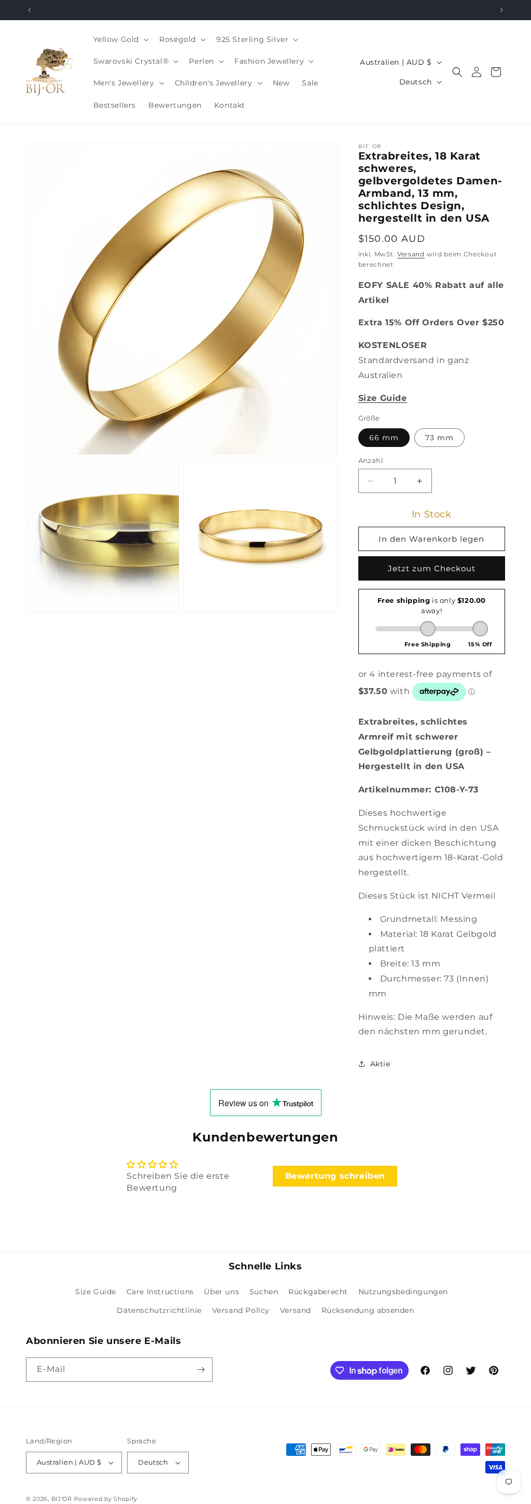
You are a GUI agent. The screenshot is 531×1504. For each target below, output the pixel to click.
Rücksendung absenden (368, 1310)
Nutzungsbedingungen (403, 1291)
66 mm (384, 437)
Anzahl (370, 460)
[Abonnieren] (200, 1369)
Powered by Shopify (106, 1498)
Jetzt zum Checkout (432, 568)
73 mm (439, 437)
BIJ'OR (61, 1498)
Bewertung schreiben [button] (335, 1176)
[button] (120, 39)
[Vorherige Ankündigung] (29, 10)
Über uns (221, 1291)
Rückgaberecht (318, 1291)
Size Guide (95, 1291)
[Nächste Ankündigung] (501, 10)
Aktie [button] (380, 1063)
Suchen (263, 1291)
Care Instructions (160, 1291)
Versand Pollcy (241, 1310)
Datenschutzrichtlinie (159, 1310)
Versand (411, 254)
